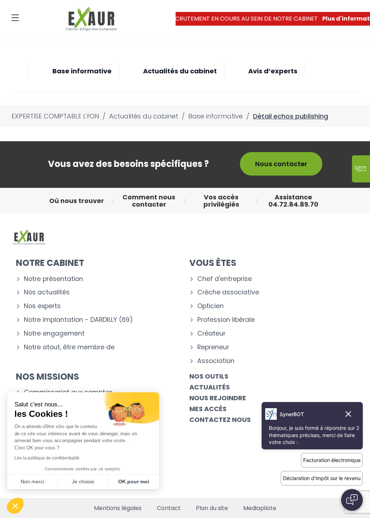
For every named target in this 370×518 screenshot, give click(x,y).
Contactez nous (220, 419)
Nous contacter (281, 163)
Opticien (210, 306)
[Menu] (15, 17)
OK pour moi (133, 481)
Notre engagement (54, 333)
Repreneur (213, 347)
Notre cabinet (50, 263)
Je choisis (83, 481)
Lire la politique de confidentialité (46, 458)
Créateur (211, 333)
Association (216, 361)
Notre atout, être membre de (69, 347)
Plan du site (212, 508)
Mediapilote (259, 508)
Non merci (32, 481)
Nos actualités (47, 292)
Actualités (209, 387)
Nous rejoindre (217, 397)
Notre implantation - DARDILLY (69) (78, 320)
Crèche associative (228, 292)
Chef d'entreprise (224, 279)
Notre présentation (53, 279)
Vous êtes (212, 263)
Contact (169, 508)
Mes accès (208, 408)
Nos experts (42, 306)
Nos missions (47, 377)
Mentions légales (118, 508)
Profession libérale (226, 320)
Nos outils (208, 376)
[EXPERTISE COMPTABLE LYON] (91, 18)
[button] (15, 505)
